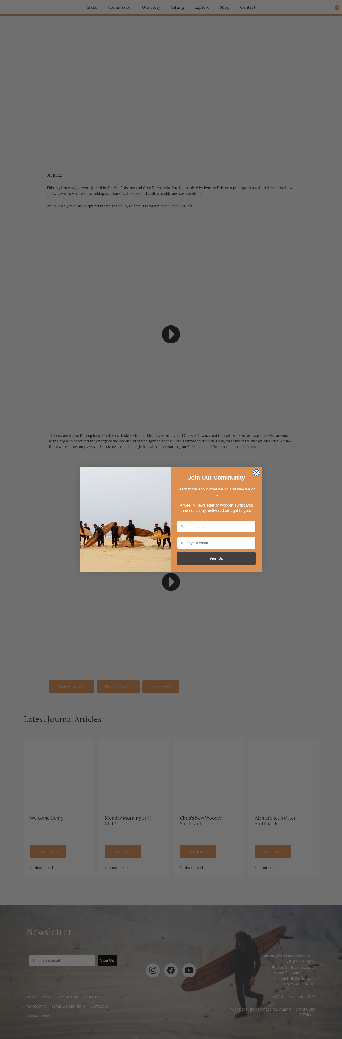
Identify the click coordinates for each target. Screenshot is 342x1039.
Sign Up (216, 558)
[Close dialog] (256, 472)
